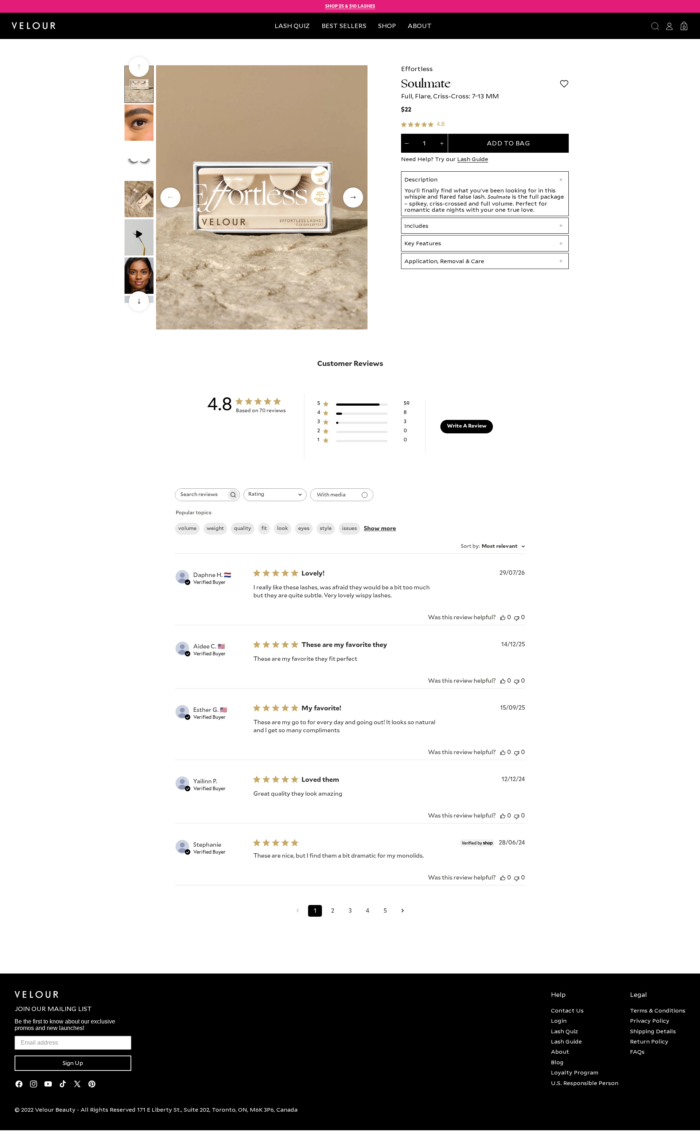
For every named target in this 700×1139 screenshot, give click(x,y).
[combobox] (275, 494)
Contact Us (567, 1010)
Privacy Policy (649, 1020)
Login (559, 1020)
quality (242, 528)
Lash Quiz (564, 1031)
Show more (380, 528)
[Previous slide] (139, 67)
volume (187, 528)
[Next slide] (139, 301)
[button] (387, 25)
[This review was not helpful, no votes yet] (516, 617)
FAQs (637, 1051)
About (560, 1051)
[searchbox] (200, 495)
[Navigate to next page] (402, 911)
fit (264, 528)
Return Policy (649, 1041)
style (326, 528)
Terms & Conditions (657, 1010)
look (282, 528)
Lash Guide (472, 159)
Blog (557, 1062)
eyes (304, 528)
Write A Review (466, 426)
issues (349, 528)
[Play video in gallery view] (138, 237)
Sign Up (73, 1063)
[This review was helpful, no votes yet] (502, 617)
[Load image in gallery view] (138, 84)
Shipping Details (653, 1031)
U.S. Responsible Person (584, 1083)
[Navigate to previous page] (297, 911)
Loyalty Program (574, 1072)
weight (215, 528)
